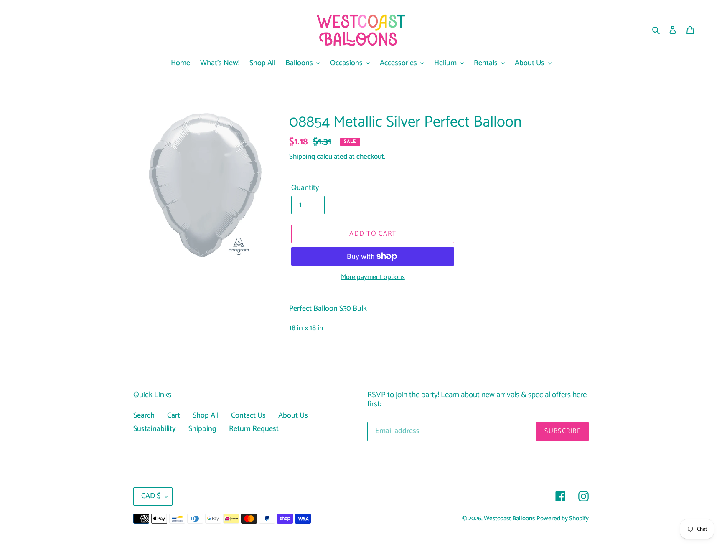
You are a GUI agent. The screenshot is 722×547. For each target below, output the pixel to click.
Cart (173, 415)
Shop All (206, 415)
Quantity (305, 188)
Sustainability (154, 429)
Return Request (254, 429)
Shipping (302, 156)
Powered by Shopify (562, 519)
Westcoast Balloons (509, 519)
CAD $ (150, 496)
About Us (293, 415)
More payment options (373, 277)
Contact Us (248, 415)
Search (144, 415)
